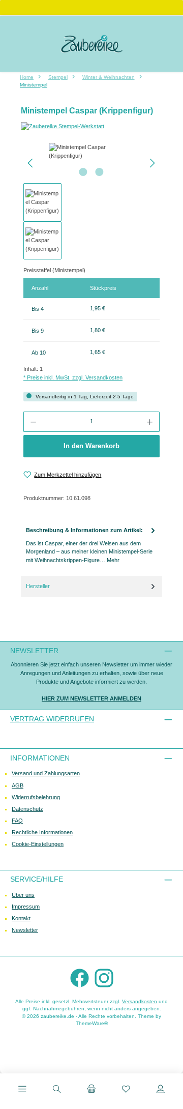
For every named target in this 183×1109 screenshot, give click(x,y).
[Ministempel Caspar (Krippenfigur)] (91, 151)
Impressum (26, 906)
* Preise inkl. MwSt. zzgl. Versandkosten (73, 377)
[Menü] (22, 1090)
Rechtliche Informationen (42, 832)
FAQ (17, 821)
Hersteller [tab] (38, 586)
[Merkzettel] (126, 1090)
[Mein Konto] (160, 1090)
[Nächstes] (152, 163)
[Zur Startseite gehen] (91, 43)
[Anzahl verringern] (33, 422)
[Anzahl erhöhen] (150, 422)
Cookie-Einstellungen (38, 844)
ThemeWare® (92, 1023)
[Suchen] (57, 1090)
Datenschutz (27, 809)
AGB (17, 785)
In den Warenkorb (91, 446)
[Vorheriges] (31, 163)
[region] (91, 201)
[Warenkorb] (91, 1090)
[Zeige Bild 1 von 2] (83, 172)
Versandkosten (139, 1001)
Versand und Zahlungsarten (46, 773)
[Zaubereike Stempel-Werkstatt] (91, 126)
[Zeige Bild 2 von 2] (100, 172)
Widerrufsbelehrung (36, 797)
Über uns (23, 895)
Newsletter (25, 930)
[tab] (91, 545)
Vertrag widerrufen (52, 719)
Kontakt (21, 918)
